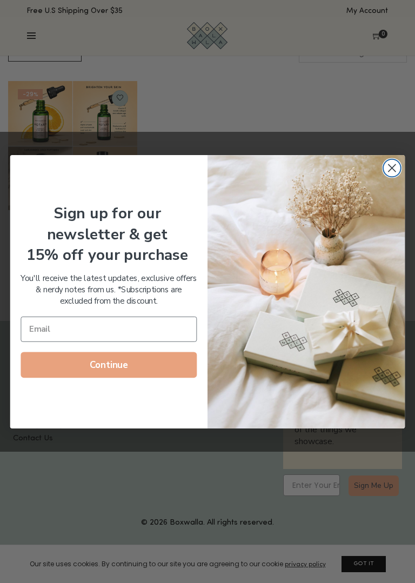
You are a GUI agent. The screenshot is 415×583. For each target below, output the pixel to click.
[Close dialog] (392, 168)
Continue (109, 365)
